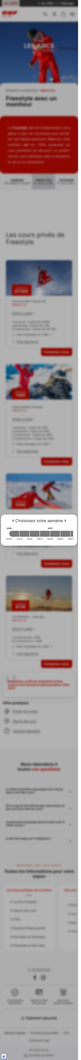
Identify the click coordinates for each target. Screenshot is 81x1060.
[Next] (65, 520)
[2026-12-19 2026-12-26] (35, 534)
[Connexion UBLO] (4, 1056)
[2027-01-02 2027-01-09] (55, 534)
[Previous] (13, 520)
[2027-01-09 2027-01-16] (65, 534)
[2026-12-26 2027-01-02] (45, 534)
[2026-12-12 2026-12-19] (24, 534)
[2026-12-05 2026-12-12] (14, 534)
